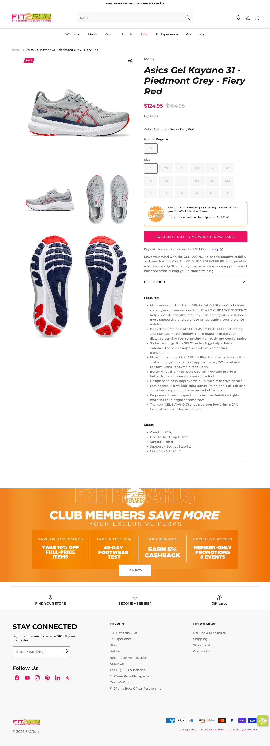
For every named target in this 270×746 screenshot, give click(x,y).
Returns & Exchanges (209, 633)
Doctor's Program (123, 682)
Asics (153, 116)
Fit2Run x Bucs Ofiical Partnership (136, 688)
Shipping (200, 639)
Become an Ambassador (128, 658)
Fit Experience (121, 639)
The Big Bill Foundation (128, 670)
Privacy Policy (188, 729)
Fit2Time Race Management (131, 676)
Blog (113, 645)
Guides (115, 651)
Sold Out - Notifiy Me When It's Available (196, 237)
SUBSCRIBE (65, 651)
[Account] (247, 17)
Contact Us (201, 651)
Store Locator (203, 645)
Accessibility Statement (243, 729)
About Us (117, 664)
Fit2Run (32, 732)
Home (15, 50)
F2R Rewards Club (123, 633)
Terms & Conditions (212, 729)
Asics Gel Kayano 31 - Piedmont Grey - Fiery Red (62, 50)
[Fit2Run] (32, 17)
